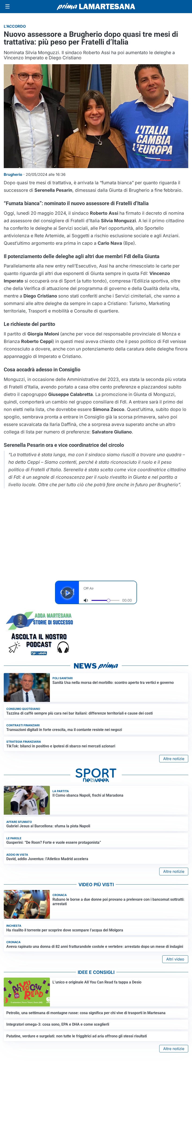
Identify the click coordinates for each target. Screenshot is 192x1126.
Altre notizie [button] (173, 758)
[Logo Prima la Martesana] (96, 6)
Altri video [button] (175, 959)
